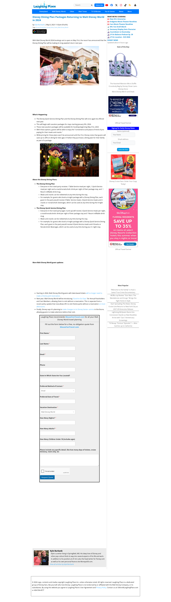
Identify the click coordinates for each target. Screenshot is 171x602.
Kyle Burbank (40, 25)
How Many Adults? (48, 429)
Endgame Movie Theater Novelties (123, 22)
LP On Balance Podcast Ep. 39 (121, 34)
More (130, 11)
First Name (45, 333)
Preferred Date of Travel (50, 397)
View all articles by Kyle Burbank (62, 564)
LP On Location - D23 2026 (120, 37)
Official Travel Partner (123, 123)
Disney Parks (50, 27)
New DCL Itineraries (118, 19)
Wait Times (82, 11)
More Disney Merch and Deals (123, 92)
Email (43, 354)
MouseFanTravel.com (74, 317)
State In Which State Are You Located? (55, 376)
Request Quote (47, 477)
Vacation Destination (49, 407)
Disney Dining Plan (41, 27)
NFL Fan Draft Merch (118, 27)
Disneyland (43, 11)
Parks (55, 27)
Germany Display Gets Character (123, 29)
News (121, 11)
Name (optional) (123, 131)
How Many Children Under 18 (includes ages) (57, 439)
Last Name (45, 344)
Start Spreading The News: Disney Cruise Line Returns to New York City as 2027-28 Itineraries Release (123, 306)
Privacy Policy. (101, 587)
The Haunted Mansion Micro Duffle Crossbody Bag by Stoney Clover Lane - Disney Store (123, 86)
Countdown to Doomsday (120, 32)
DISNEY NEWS (112, 40)
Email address (123, 139)
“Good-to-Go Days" (80, 298)
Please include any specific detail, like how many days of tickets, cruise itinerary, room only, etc (68, 451)
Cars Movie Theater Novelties (121, 24)
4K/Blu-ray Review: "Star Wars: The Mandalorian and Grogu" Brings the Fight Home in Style (123, 298)
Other (72, 11)
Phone (42, 365)
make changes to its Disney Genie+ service (78, 309)
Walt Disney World (59, 11)
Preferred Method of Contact (52, 386)
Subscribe (99, 5)
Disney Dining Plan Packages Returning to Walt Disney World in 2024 (68, 18)
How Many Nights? (48, 418)
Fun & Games (110, 11)
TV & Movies (96, 11)
